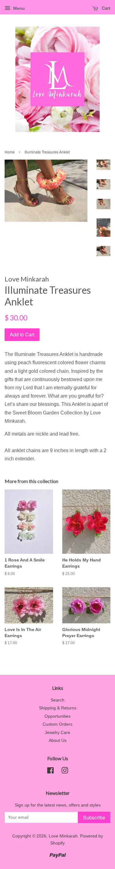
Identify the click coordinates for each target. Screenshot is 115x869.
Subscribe (94, 817)
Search (57, 700)
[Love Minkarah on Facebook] (50, 771)
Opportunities (57, 716)
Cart (105, 8)
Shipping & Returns (57, 708)
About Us (58, 740)
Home (10, 151)
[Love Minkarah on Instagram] (64, 771)
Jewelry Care (57, 732)
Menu (18, 8)
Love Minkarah (63, 836)
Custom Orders (57, 724)
